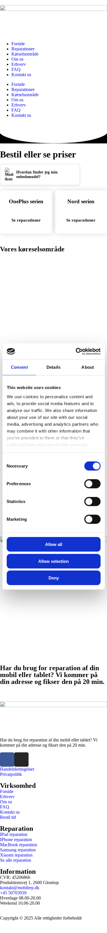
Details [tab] (53, 367)
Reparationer (23, 48)
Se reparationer (26, 220)
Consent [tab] (19, 367)
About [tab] (87, 367)
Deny (54, 577)
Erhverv (18, 64)
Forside (18, 43)
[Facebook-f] (7, 759)
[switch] (92, 483)
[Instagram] (21, 759)
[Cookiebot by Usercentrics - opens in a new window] (76, 351)
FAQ (16, 69)
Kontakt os (21, 74)
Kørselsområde (25, 54)
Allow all (53, 544)
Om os (17, 59)
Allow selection (53, 561)
